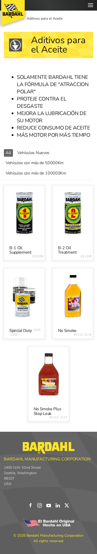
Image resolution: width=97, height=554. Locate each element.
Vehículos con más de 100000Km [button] (36, 173)
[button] (90, 5)
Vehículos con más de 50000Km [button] (35, 163)
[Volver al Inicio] (13, 13)
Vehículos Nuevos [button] (33, 153)
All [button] (8, 153)
